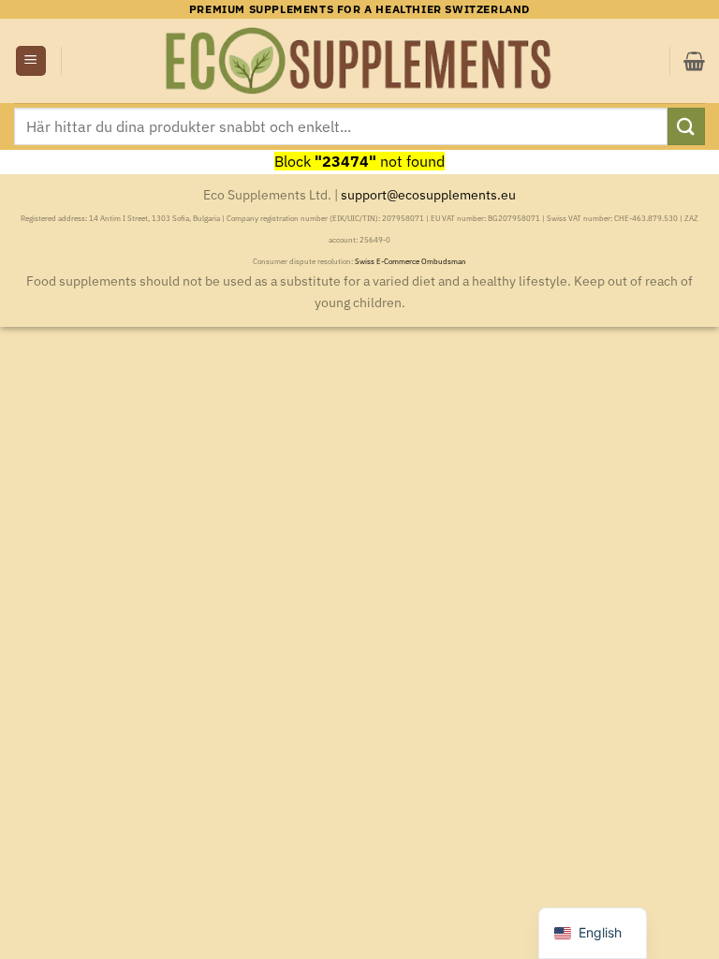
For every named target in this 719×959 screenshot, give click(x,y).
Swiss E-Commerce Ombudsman (410, 261)
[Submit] (686, 126)
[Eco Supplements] (359, 61)
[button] (31, 61)
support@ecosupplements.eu (428, 194)
